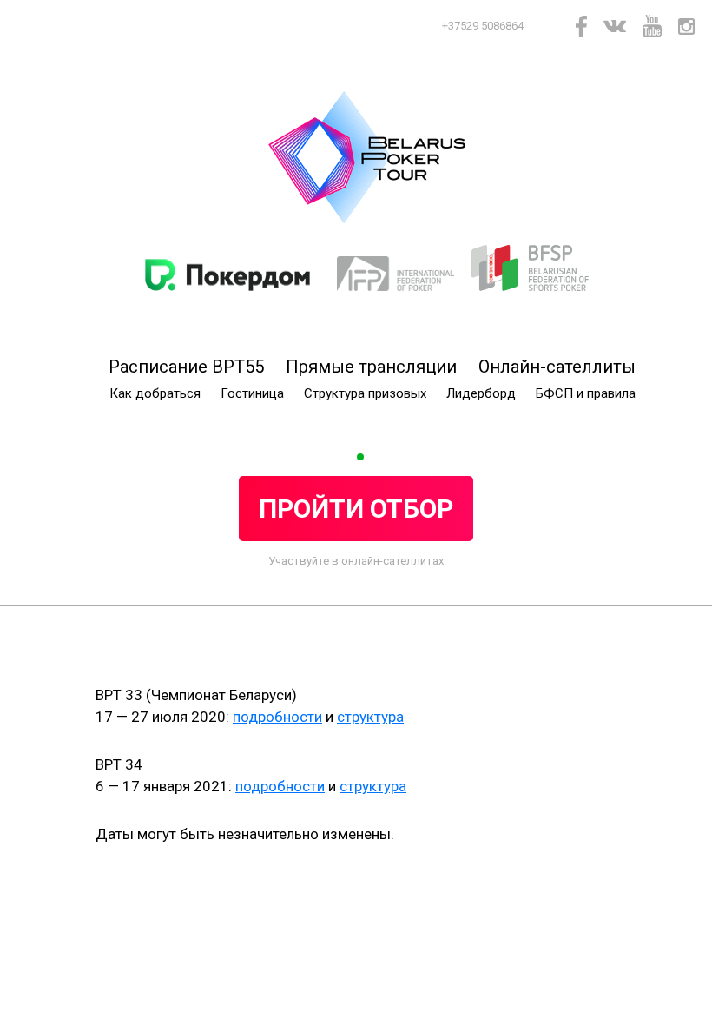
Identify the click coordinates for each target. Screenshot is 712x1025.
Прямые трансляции (371, 366)
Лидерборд (481, 393)
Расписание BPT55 (186, 366)
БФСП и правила (586, 393)
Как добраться (155, 393)
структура (370, 716)
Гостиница (252, 393)
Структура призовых (365, 393)
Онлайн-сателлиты (557, 366)
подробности (277, 716)
